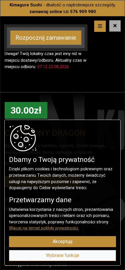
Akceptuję (62, 241)
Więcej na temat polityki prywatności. (44, 228)
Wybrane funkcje (62, 255)
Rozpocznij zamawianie (45, 37)
